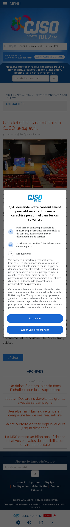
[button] (35, 253)
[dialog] (35, 263)
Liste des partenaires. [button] (29, 284)
